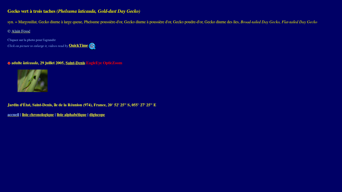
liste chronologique (38, 114)
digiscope (97, 114)
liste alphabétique (71, 114)
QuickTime (78, 45)
